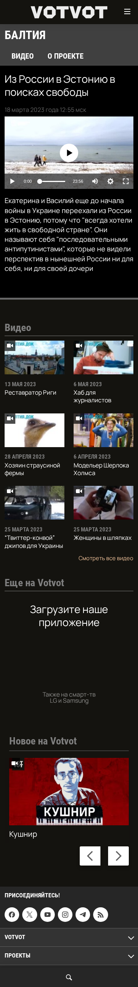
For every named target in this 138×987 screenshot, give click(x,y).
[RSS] (100, 914)
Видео (23, 56)
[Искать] (69, 977)
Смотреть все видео (106, 558)
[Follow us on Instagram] (65, 914)
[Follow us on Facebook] (12, 914)
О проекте (66, 56)
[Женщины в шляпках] (103, 503)
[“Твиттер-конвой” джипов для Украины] (34, 503)
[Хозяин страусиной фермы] (34, 430)
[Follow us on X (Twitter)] (29, 914)
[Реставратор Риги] (34, 357)
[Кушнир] (69, 791)
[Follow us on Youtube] (47, 914)
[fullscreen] (125, 181)
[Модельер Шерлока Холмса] (103, 430)
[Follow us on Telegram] (83, 914)
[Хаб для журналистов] (103, 357)
